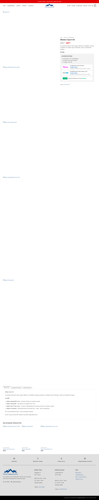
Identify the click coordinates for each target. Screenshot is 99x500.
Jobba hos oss (79, 479)
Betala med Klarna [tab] (27, 387)
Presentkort (30, 5)
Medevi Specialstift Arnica (46, 449)
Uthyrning (85, 5)
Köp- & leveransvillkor (80, 477)
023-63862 (42, 487)
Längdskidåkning (11, 5)
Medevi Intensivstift (26, 449)
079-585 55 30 (63, 489)
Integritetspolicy (79, 474)
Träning (65, 37)
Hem (61, 37)
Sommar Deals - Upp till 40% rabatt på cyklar (49, 1)
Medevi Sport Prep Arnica (8, 449)
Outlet (89, 5)
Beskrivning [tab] (6, 387)
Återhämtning (71, 37)
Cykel (4, 5)
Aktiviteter (24, 5)
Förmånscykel (79, 5)
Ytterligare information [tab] (16, 387)
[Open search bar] (92, 5)
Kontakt (69, 5)
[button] (95, 6)
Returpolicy (78, 472)
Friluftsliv (18, 5)
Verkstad (73, 5)
